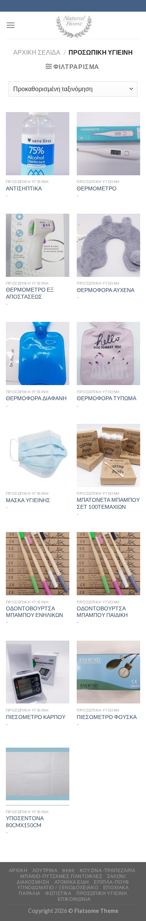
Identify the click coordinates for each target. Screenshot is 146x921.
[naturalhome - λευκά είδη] (73, 25)
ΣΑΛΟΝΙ (116, 876)
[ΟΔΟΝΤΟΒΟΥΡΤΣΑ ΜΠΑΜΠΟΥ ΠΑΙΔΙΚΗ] (108, 563)
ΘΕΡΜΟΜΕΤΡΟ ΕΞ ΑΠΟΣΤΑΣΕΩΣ (30, 293)
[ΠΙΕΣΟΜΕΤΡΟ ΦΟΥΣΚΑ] (108, 672)
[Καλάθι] (134, 25)
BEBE (68, 870)
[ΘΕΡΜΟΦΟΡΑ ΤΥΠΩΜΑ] (108, 353)
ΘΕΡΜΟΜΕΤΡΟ (96, 188)
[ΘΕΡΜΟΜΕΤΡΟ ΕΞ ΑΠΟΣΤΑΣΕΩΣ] (37, 245)
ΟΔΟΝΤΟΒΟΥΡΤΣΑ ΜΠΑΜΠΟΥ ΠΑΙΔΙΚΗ (102, 612)
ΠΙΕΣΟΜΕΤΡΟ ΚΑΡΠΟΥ (35, 717)
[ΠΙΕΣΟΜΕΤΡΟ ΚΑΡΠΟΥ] (37, 672)
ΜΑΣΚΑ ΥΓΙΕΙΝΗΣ (28, 500)
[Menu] (10, 25)
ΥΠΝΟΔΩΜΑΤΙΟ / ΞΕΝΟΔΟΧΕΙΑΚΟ (57, 887)
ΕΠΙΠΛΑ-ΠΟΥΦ (111, 882)
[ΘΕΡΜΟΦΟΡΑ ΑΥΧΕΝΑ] (108, 245)
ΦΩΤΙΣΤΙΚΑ (58, 893)
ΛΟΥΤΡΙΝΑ (45, 870)
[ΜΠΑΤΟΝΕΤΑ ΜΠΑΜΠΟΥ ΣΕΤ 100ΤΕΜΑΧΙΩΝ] (108, 455)
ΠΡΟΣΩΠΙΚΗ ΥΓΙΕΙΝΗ (101, 893)
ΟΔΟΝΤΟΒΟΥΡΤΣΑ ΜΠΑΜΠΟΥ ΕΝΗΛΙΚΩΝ (34, 612)
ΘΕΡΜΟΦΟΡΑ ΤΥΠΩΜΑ (106, 398)
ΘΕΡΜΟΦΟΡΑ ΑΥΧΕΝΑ (105, 290)
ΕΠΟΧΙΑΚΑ (116, 887)
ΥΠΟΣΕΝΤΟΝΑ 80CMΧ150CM (25, 821)
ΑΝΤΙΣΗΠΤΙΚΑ (24, 188)
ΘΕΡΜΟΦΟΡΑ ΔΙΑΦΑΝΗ (36, 398)
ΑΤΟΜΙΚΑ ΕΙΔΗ (72, 882)
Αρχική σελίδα (36, 52)
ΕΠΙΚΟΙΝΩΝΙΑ (74, 899)
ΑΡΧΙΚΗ (18, 870)
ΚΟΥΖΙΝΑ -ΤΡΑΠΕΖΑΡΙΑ (107, 870)
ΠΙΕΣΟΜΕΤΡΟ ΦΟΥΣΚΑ (107, 717)
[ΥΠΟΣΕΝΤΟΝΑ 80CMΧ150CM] (37, 773)
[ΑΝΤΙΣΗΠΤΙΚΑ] (37, 143)
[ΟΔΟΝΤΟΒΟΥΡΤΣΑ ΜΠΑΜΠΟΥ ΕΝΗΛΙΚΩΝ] (37, 563)
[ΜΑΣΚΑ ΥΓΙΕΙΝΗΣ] (37, 455)
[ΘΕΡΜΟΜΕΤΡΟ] (108, 143)
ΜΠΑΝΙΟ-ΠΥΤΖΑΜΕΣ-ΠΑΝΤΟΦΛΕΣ (61, 876)
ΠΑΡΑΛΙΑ (29, 893)
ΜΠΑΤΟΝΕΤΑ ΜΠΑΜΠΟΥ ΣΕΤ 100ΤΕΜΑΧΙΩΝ (108, 503)
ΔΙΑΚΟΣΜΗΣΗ (33, 882)
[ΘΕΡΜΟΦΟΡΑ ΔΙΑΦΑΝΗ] (37, 353)
